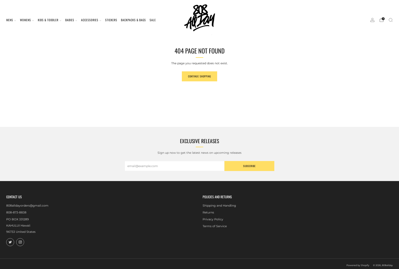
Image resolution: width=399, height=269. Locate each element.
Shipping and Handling (219, 205)
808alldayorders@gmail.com (27, 205)
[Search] (391, 20)
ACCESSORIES (89, 20)
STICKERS (111, 20)
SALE (153, 20)
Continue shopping (199, 76)
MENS (9, 20)
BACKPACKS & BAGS (133, 20)
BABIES (69, 20)
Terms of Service (215, 226)
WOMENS (25, 20)
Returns (208, 212)
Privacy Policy (213, 219)
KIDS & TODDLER (48, 20)
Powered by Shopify (357, 265)
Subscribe (249, 166)
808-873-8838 (16, 212)
